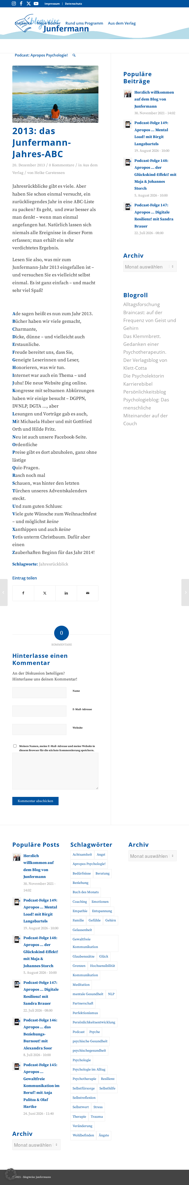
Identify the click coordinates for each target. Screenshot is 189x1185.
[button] (11, 1174)
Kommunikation (85, 975)
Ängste (104, 1135)
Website (78, 728)
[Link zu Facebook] (21, 3)
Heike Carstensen (49, 172)
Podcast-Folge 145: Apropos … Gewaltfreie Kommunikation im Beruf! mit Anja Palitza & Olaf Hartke (41, 1085)
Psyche (94, 1032)
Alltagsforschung (141, 304)
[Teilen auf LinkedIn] (66, 593)
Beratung (102, 873)
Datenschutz (73, 3)
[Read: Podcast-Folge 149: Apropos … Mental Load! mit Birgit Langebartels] (127, 124)
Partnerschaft (83, 1003)
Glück (103, 956)
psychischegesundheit (89, 1050)
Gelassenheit (82, 930)
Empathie (80, 911)
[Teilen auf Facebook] (23, 593)
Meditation (81, 985)
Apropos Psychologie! (89, 864)
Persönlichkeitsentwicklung (94, 1022)
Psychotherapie (84, 1079)
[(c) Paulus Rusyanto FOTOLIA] (55, 94)
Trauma (97, 1116)
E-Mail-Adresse (82, 709)
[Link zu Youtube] (36, 3)
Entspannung (102, 911)
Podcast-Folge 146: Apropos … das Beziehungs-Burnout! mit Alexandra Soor (40, 1034)
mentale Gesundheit (88, 994)
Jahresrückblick (53, 564)
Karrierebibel (138, 384)
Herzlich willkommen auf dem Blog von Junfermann (154, 99)
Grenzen (79, 966)
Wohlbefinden (83, 1135)
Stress (98, 1107)
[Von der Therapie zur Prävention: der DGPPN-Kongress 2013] (4, 592)
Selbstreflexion (84, 1098)
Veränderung (82, 1126)
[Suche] (74, 55)
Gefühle (95, 920)
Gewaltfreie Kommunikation (85, 943)
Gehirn (110, 920)
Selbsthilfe (107, 1088)
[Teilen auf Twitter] (44, 593)
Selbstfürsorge (84, 1088)
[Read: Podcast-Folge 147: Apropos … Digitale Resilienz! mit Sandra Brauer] (127, 206)
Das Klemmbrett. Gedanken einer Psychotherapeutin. (144, 344)
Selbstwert (81, 1107)
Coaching (80, 902)
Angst (101, 854)
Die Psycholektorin (143, 376)
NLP (111, 994)
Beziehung (80, 883)
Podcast (79, 1032)
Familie (78, 920)
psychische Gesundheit (90, 1041)
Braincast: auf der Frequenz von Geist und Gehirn (149, 320)
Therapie (79, 1116)
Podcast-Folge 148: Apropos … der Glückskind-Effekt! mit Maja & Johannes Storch (155, 174)
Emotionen (100, 902)
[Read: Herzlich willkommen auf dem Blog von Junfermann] (127, 93)
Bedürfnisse (82, 873)
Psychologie (82, 1060)
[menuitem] (52, 3)
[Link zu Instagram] (13, 3)
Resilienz (107, 1079)
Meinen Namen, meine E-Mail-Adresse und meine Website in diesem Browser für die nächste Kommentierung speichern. (57, 748)
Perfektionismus (85, 1013)
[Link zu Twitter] (28, 3)
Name (76, 691)
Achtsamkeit (82, 854)
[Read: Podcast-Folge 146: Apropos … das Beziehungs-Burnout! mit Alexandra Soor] (16, 1021)
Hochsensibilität (102, 966)
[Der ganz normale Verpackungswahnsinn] (185, 592)
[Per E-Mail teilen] (87, 593)
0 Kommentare (61, 165)
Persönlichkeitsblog (144, 392)
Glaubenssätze (83, 956)
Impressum (52, 3)
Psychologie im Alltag (89, 1069)
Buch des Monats (86, 892)
